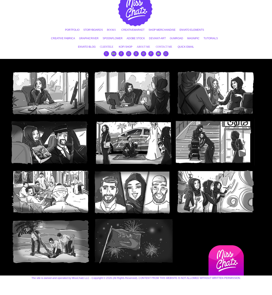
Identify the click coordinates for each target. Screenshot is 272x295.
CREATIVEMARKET (132, 29)
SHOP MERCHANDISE (162, 29)
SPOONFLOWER (113, 38)
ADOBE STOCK (136, 38)
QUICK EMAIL (186, 46)
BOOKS (111, 29)
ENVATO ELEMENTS (192, 29)
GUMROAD (176, 38)
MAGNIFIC (193, 38)
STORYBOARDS (93, 29)
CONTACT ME (164, 46)
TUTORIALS (211, 38)
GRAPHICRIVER (89, 38)
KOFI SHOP (125, 46)
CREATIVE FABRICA (63, 38)
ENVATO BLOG (87, 46)
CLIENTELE (106, 46)
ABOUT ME (143, 46)
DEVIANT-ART (157, 38)
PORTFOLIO (72, 29)
